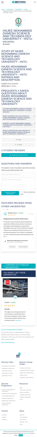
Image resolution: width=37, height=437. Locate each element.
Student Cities (23, 375)
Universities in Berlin (7, 371)
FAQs (21, 399)
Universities (10, 9)
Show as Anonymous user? (27, 193)
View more (12, 246)
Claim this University (7, 342)
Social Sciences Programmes (9, 393)
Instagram (4, 419)
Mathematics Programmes (8, 400)
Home (3, 9)
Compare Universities (25, 394)
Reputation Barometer (25, 397)
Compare (19, 144)
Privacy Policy (26, 433)
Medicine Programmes (7, 398)
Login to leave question (10, 193)
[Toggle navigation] (2, 2)
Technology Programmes (8, 396)
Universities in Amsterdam (8, 366)
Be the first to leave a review (19, 155)
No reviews (6, 44)
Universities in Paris (7, 375)
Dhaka (26, 9)
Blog (21, 387)
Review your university (25, 390)
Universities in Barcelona (8, 368)
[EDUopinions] (19, 2)
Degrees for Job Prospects (26, 377)
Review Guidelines (24, 392)
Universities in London (7, 373)
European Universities (25, 368)
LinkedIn (4, 417)
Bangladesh (18, 9)
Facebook (4, 415)
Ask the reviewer (23, 246)
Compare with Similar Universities (17, 266)
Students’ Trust (24, 422)
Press (21, 424)
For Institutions (23, 417)
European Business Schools (27, 370)
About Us (22, 415)
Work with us (23, 419)
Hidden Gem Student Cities (26, 372)
